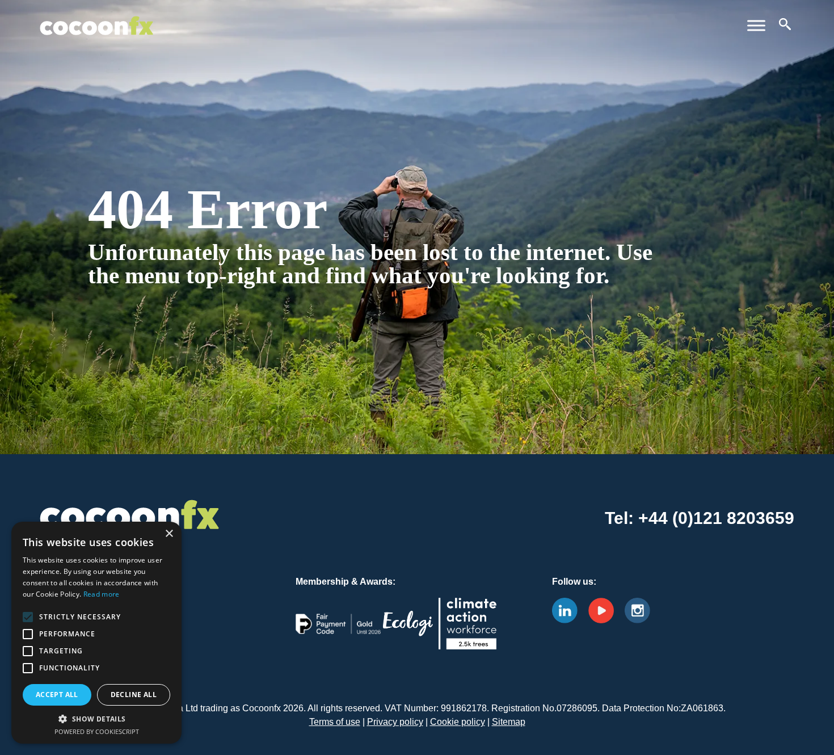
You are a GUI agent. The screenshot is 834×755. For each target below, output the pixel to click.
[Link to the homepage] (96, 17)
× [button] (169, 534)
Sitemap (508, 722)
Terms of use (334, 722)
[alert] (96, 633)
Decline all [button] (134, 694)
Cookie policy (457, 722)
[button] (96, 718)
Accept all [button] (57, 694)
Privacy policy (395, 722)
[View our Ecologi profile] (439, 633)
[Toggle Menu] (756, 25)
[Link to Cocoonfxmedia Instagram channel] (642, 610)
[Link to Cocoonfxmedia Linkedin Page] (569, 610)
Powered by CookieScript (96, 731)
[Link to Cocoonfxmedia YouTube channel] (605, 610)
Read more (101, 594)
